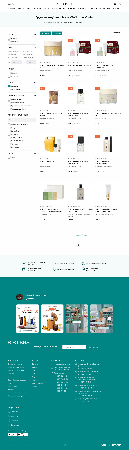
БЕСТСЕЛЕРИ (56, 8)
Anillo (42, 62)
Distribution (14, 420)
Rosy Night (77, 62)
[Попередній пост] (19, 318)
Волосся (35, 364)
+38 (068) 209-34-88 (85, 395)
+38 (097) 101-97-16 (84, 382)
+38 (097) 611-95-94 (84, 374)
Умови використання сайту (17, 393)
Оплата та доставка (15, 364)
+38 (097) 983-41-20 (61, 382)
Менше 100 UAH (13, 51)
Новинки (35, 380)
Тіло (33, 370)
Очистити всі (57, 33)
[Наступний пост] (109, 318)
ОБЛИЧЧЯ (20, 8)
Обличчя (35, 367)
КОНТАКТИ (117, 8)
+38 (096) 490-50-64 (61, 391)
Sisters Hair (14, 412)
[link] (119, 4)
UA (9, 4)
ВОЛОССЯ (11, 8)
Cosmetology (15, 425)
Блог (9, 383)
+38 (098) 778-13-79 (85, 368)
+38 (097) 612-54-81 (60, 376)
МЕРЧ (39, 8)
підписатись (93, 347)
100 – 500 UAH (12, 54)
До (24, 62)
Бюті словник (12, 386)
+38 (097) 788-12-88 (61, 379)
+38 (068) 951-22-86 (61, 388)
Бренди (34, 386)
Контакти (11, 389)
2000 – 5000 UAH (28, 54)
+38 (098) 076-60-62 (85, 401)
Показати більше (80, 235)
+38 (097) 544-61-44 (85, 388)
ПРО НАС (102, 8)
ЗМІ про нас (12, 377)
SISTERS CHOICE (83, 8)
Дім (33, 373)
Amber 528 (49, 62)
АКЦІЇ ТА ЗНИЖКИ (69, 8)
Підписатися (29, 299)
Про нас (11, 373)
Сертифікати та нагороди (17, 380)
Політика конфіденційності (17, 396)
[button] (45, 33)
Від (9, 62)
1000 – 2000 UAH (28, 51)
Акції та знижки (37, 383)
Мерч (34, 377)
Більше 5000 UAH (28, 57)
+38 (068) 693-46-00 (61, 385)
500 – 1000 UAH (12, 57)
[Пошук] (13, 4)
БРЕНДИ (94, 8)
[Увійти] (115, 4)
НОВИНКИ (46, 8)
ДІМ (33, 8)
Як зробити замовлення (16, 367)
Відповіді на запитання (16, 370)
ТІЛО (28, 8)
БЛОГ (109, 8)
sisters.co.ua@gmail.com (62, 364)
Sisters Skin (14, 416)
